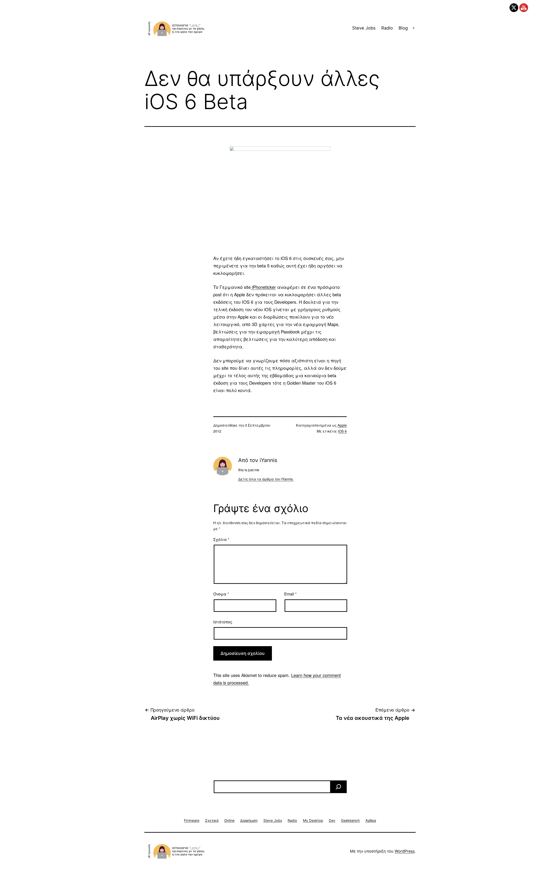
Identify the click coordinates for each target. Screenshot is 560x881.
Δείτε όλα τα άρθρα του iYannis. (266, 478)
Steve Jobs (363, 28)
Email (290, 594)
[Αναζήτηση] (338, 786)
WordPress (405, 851)
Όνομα (221, 594)
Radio (387, 28)
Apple (342, 425)
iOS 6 (342, 431)
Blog (403, 28)
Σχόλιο (221, 539)
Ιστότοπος (222, 622)
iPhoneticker (263, 287)
